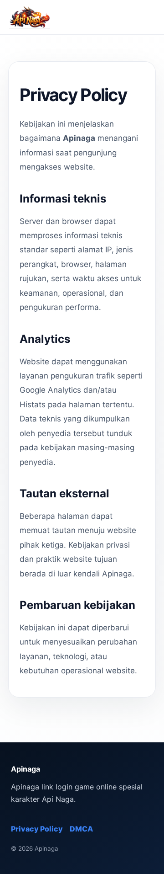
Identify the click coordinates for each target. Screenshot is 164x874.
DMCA (81, 828)
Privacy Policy (37, 828)
